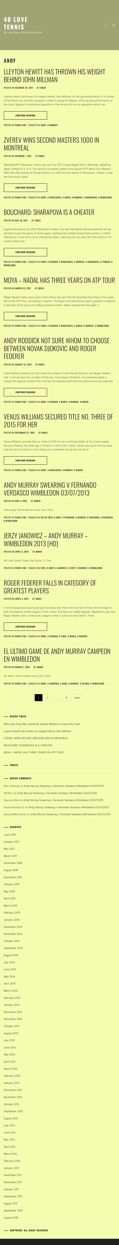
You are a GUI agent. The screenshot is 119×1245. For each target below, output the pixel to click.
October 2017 (11, 841)
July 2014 (9, 962)
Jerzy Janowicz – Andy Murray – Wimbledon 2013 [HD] (46, 539)
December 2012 (13, 1089)
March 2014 (10, 990)
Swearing (94, 517)
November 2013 (13, 1019)
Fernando (69, 517)
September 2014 (13, 948)
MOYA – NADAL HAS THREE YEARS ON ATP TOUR (59, 280)
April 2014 (9, 983)
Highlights (55, 197)
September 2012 (13, 1111)
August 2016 (11, 870)
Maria (67, 197)
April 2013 (9, 1061)
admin (37, 500)
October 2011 (11, 1189)
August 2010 (11, 1217)
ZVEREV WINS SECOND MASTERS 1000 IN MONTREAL (51, 143)
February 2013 (12, 1075)
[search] (113, 25)
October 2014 (11, 941)
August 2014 (11, 955)
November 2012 (13, 1097)
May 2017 (9, 848)
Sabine (79, 470)
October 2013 (11, 1026)
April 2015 (9, 898)
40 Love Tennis (16, 23)
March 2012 (10, 1153)
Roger (85, 401)
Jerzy (73, 568)
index (43, 87)
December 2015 (13, 877)
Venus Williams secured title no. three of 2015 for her (58, 420)
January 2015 (11, 919)
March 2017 (10, 855)
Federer (53, 261)
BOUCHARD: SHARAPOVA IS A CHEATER (49, 212)
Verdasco (107, 517)
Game (64, 683)
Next (77, 697)
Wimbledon (106, 197)
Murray (53, 125)
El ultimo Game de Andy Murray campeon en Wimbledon (57, 654)
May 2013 (9, 1054)
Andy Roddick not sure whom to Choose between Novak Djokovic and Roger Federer (57, 348)
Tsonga (106, 261)
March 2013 (10, 1068)
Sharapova (91, 197)
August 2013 (11, 1033)
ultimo (85, 683)
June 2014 (10, 969)
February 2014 (12, 997)
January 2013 (11, 1082)
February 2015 (12, 912)
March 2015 (10, 905)
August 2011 (11, 1203)
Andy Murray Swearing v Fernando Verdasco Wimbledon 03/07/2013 (50, 488)
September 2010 (13, 1210)
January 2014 (11, 1004)
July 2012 (9, 1125)
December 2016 (13, 862)
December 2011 (13, 1175)
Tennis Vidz (21, 125)
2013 (43, 568)
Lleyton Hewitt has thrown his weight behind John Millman (54, 75)
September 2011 (13, 1196)
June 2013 (10, 1047)
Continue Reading (25, 115)
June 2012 (10, 1132)
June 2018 (10, 834)
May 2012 (9, 1139)
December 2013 (13, 1012)
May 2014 (9, 976)
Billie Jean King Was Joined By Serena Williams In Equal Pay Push (42, 724)
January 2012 (11, 1168)
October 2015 (11, 884)
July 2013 (9, 1040)
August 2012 (11, 1118)
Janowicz (62, 568)
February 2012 (12, 1160)
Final (64, 636)
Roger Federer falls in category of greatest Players (50, 586)
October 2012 (11, 1104)
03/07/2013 (47, 517)
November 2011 (13, 1182)
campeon (54, 683)
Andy (43, 125)
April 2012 (9, 1146)
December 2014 (13, 926)
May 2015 (9, 891)
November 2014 (13, 933)
